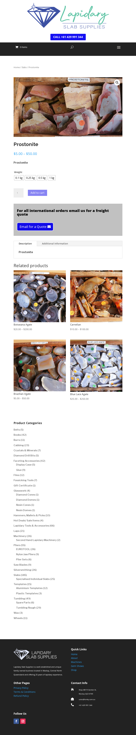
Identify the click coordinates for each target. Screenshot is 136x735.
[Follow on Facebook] (16, 721)
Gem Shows (77, 666)
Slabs (24, 67)
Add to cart (37, 193)
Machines (76, 662)
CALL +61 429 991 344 (68, 37)
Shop (74, 670)
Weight (18, 172)
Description (25, 243)
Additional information (55, 243)
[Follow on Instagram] (23, 721)
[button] (117, 83)
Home (17, 67)
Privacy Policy (21, 687)
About (74, 658)
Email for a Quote (33, 226)
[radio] (19, 177)
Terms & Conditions (24, 691)
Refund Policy (21, 695)
